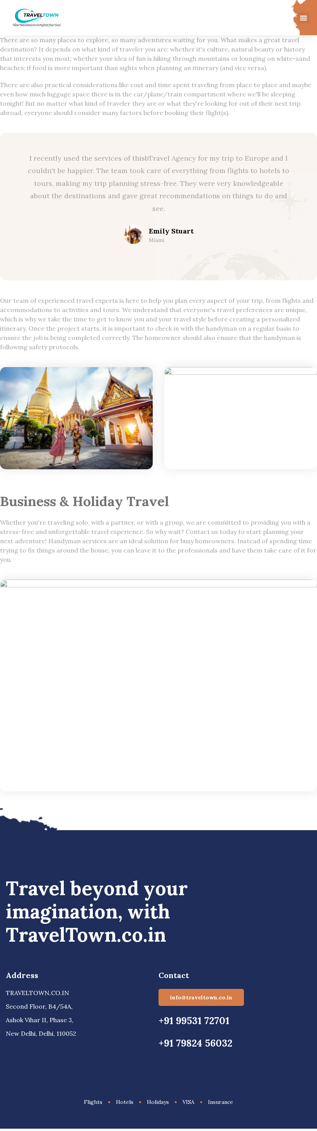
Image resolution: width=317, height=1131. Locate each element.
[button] (303, 18)
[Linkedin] (23, 1048)
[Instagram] (38, 1048)
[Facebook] (9, 1048)
